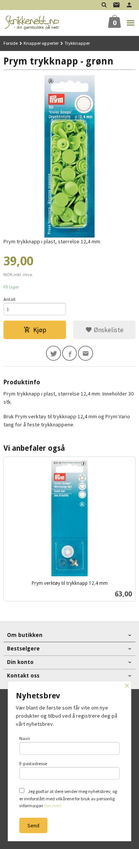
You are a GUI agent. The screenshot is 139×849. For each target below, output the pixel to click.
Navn (24, 738)
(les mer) (52, 805)
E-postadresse (33, 763)
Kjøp (39, 330)
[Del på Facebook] (69, 353)
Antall (9, 299)
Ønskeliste (108, 330)
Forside (10, 43)
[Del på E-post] (85, 353)
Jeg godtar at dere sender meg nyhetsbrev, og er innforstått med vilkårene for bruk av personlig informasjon (68, 798)
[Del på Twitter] (53, 353)
